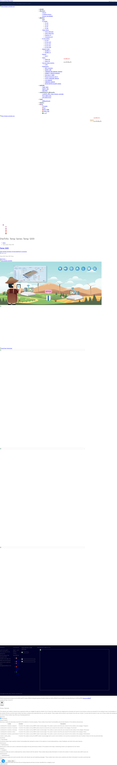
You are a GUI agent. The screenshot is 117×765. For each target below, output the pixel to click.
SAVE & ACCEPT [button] (4, 764)
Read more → (3, 259)
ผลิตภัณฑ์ (18, 251)
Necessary (4, 718)
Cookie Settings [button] (3, 700)
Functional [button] (2, 738)
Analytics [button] (2, 748)
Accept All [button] (10, 700)
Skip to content (3, 1)
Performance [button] (3, 743)
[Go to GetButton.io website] (3, 763)
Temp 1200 (4, 248)
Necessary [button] (2, 716)
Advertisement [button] (3, 753)
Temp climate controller (5, 251)
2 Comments (24, 251)
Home (4, 243)
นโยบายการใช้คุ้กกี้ (87, 698)
